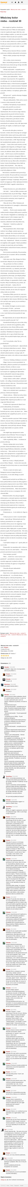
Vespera (6, 647)
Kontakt (21, 1185)
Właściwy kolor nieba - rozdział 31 (18, 633)
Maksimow (7, 684)
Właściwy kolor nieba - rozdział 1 (18, 9)
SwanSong (9, 776)
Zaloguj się (3, 1179)
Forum (8, 1185)
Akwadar (6, 667)
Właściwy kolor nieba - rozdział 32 (8, 634)
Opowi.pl (3, 2)
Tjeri (5, 1129)
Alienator (6, 694)
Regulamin (16, 1185)
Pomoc (11, 1185)
